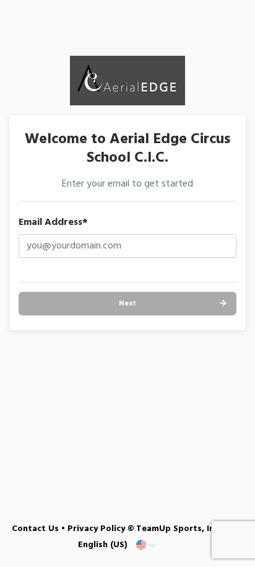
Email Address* (53, 222)
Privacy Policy (96, 529)
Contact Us (35, 529)
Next (127, 303)
